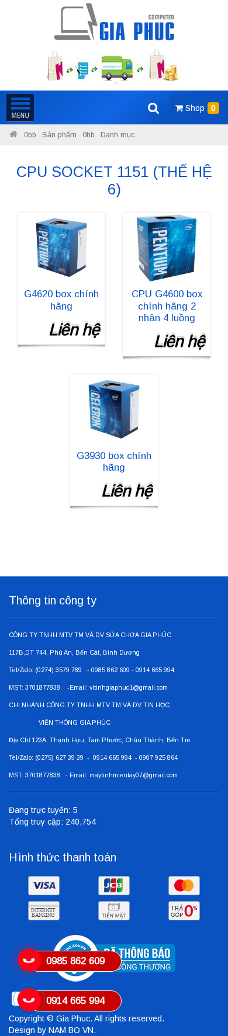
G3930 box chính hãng (114, 461)
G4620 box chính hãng (61, 299)
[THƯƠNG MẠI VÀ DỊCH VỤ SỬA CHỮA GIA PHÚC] (13, 135)
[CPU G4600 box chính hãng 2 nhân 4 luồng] (166, 247)
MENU (20, 107)
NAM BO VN (71, 1030)
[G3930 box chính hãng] (114, 408)
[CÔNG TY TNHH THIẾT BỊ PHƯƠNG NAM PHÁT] (114, 22)
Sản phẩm (59, 135)
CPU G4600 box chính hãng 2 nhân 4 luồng (167, 305)
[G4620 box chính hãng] (61, 247)
